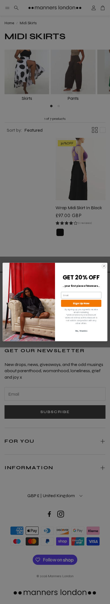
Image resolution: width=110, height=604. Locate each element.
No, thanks (81, 331)
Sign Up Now (81, 303)
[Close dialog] (104, 266)
